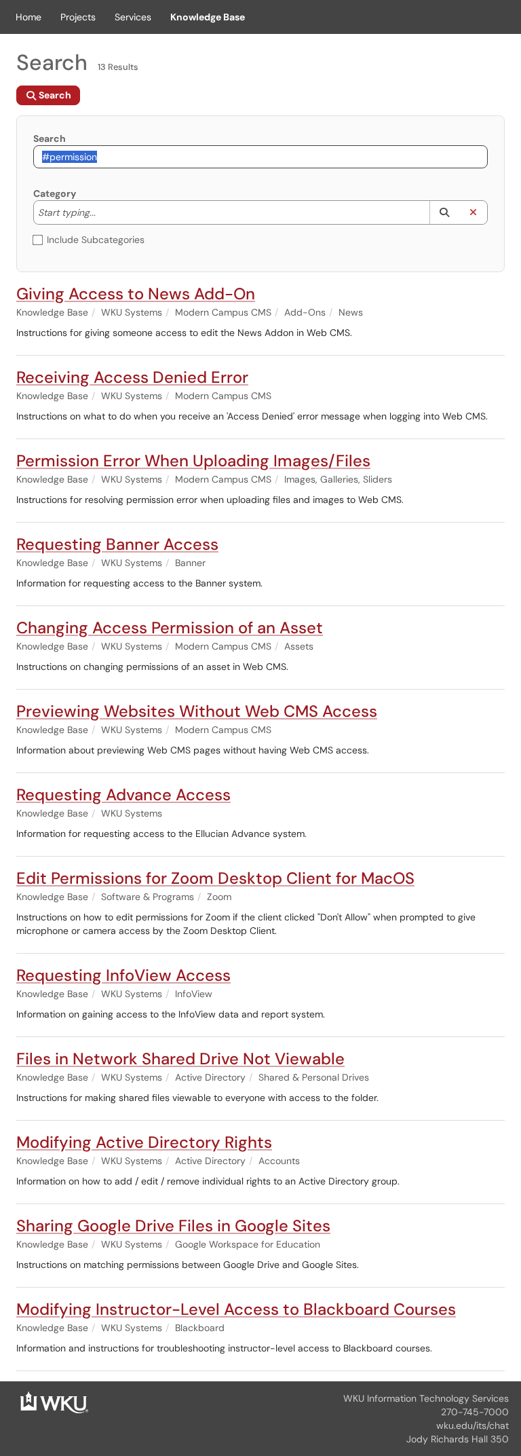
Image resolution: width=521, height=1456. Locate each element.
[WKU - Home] (54, 1402)
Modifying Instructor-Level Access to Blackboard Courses (236, 1309)
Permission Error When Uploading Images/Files (193, 460)
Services (133, 17)
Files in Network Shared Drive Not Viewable (180, 1058)
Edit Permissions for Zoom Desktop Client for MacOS (215, 878)
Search (49, 138)
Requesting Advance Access (123, 794)
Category (54, 193)
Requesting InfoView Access (123, 975)
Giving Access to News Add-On (135, 293)
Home (28, 17)
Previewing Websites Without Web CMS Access (196, 711)
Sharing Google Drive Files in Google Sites (173, 1225)
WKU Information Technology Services (426, 1398)
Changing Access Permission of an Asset (169, 627)
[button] (444, 212)
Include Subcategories (95, 240)
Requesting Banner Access (117, 544)
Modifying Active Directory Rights (144, 1142)
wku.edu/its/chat (472, 1425)
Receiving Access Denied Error (132, 377)
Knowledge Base (207, 17)
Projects (78, 17)
